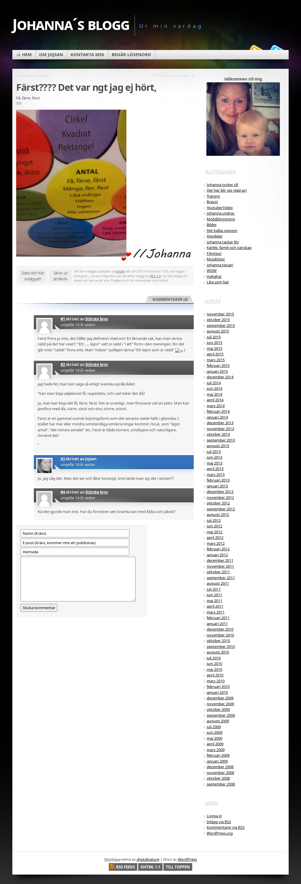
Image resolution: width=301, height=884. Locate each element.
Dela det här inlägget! (32, 276)
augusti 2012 (218, 514)
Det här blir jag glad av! (227, 190)
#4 (63, 492)
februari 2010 (218, 686)
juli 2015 (214, 337)
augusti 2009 (218, 720)
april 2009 (215, 743)
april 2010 (215, 675)
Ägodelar (215, 236)
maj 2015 (214, 348)
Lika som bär (218, 282)
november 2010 (220, 635)
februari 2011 (218, 617)
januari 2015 (217, 371)
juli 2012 (214, 520)
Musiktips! (216, 259)
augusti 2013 (218, 445)
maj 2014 (214, 394)
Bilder (212, 224)
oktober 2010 (218, 640)
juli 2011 (214, 589)
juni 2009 (214, 732)
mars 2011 (216, 612)
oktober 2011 (218, 571)
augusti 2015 (218, 331)
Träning (213, 196)
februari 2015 (218, 365)
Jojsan (120, 271)
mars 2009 (216, 749)
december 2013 (220, 422)
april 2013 (215, 468)
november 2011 (220, 566)
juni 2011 (214, 594)
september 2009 (221, 715)
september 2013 (221, 440)
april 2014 (215, 399)
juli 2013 (214, 451)
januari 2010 (217, 692)
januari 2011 (217, 623)
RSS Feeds (125, 867)
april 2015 (215, 354)
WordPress (187, 859)
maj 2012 (214, 531)
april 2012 (215, 537)
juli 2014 (214, 382)
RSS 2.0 (155, 276)
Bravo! (212, 201)
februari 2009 (218, 755)
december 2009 (220, 698)
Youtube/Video (220, 207)
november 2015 (220, 314)
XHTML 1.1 (150, 867)
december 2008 (220, 766)
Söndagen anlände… (36, 75)
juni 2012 (214, 526)
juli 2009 (214, 726)
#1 (63, 319)
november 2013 (220, 428)
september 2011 (221, 577)
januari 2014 (217, 417)
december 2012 (220, 491)
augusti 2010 (218, 652)
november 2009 (220, 703)
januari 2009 (217, 761)
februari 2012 (218, 549)
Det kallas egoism (222, 230)
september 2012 (221, 509)
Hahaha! (214, 276)
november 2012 (220, 497)
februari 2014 (218, 411)
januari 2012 (217, 554)
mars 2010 (216, 681)
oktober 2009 (218, 709)
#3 (63, 459)
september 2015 (221, 325)
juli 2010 (214, 658)
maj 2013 (214, 463)
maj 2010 (214, 669)
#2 (63, 364)
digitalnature (148, 859)
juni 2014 (214, 388)
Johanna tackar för (223, 242)
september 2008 (221, 784)
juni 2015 (214, 342)
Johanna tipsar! (220, 265)
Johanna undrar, (221, 213)
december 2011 (220, 560)
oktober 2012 (218, 503)
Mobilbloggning (221, 219)
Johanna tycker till (222, 184)
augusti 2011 (218, 583)
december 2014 (220, 377)
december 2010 (220, 629)
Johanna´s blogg (70, 24)
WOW (212, 270)
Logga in (214, 815)
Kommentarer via (226, 827)
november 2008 (220, 772)
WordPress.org (220, 833)
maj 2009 (214, 738)
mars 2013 (216, 474)
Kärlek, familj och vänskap (229, 247)
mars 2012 (216, 543)
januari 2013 (217, 486)
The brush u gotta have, (171, 75)
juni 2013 (214, 457)
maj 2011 (214, 600)
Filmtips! (214, 253)
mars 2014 (216, 405)
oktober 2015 (218, 319)
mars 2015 (216, 359)
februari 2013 (218, 480)
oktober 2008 (218, 778)
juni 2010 (214, 663)
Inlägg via (219, 821)
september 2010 (221, 646)
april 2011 (215, 606)
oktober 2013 (218, 434)
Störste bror (96, 319)
